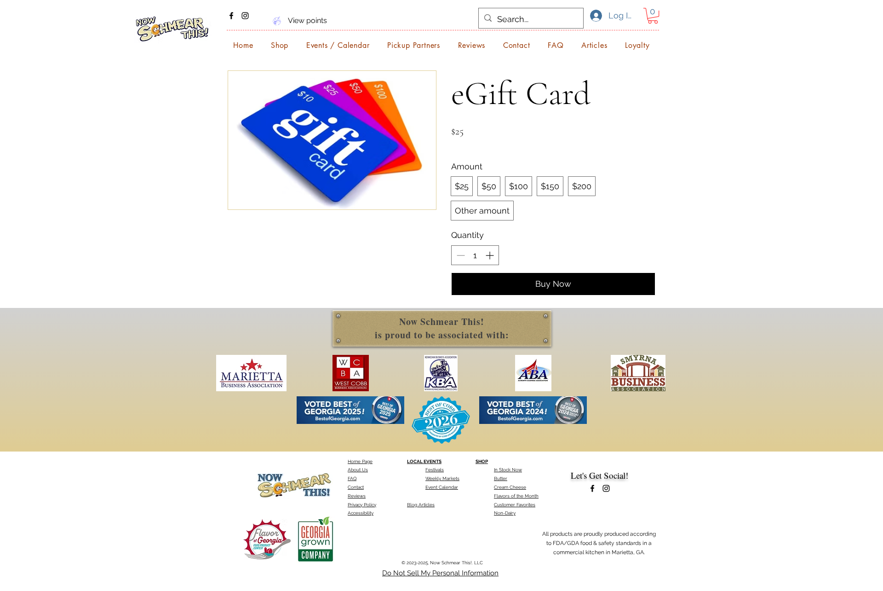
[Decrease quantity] (460, 255)
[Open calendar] (645, 433)
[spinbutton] (475, 255)
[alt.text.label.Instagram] (245, 15)
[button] (652, 15)
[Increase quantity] (490, 255)
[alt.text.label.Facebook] (231, 15)
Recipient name (482, 369)
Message (469, 459)
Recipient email (483, 325)
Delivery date (477, 413)
